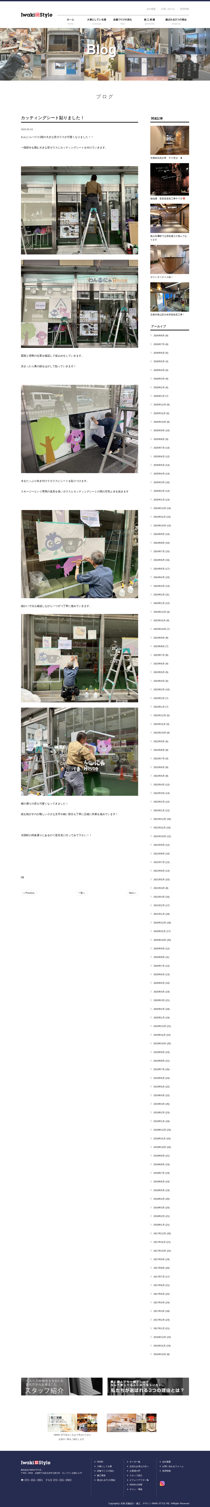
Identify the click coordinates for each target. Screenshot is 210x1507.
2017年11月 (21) (162, 1242)
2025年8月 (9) (161, 439)
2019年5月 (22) (162, 1086)
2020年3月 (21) (162, 1000)
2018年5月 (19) (162, 1190)
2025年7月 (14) (162, 447)
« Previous (28, 893)
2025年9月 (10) (162, 430)
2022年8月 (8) (161, 750)
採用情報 (184, 9)
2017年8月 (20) (162, 1268)
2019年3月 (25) (162, 1104)
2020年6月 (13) (162, 974)
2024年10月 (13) (162, 525)
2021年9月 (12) (162, 845)
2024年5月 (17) (162, 568)
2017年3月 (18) (162, 1311)
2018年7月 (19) (162, 1173)
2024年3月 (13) (162, 586)
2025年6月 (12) (162, 456)
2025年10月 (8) (162, 422)
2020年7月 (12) (162, 966)
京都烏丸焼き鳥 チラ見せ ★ (166, 158)
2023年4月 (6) (161, 681)
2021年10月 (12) (162, 836)
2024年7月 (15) (162, 551)
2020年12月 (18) (162, 922)
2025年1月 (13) (162, 499)
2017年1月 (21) (162, 1328)
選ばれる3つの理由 (106, 1480)
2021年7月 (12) (162, 862)
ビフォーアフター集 (139, 1480)
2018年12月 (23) (162, 1129)
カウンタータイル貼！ (161, 277)
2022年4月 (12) (162, 784)
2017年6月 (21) (162, 1285)
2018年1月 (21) (162, 1224)
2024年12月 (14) (162, 508)
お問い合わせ (168, 9)
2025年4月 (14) (162, 473)
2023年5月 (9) (161, 672)
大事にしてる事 (104, 1466)
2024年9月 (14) (162, 534)
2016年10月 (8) (162, 1354)
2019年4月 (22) (162, 1095)
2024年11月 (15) (162, 516)
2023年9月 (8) (161, 637)
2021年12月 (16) (162, 819)
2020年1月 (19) (162, 1017)
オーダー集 (135, 1462)
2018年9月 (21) (162, 1155)
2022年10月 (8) (162, 732)
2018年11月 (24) (162, 1138)
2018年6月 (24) (162, 1181)
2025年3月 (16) (162, 482)
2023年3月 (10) (162, 689)
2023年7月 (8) (161, 655)
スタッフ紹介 (136, 1475)
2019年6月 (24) (162, 1078)
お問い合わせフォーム (173, 1466)
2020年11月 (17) (162, 931)
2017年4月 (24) (162, 1302)
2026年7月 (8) (161, 344)
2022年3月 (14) (162, 793)
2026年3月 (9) (161, 378)
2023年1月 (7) (161, 706)
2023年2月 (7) (161, 698)
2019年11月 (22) (162, 1035)
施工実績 (101, 1475)
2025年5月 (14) (162, 465)
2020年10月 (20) (162, 940)
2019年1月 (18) (162, 1121)
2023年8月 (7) (161, 646)
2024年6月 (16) (162, 560)
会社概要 (151, 9)
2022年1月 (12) (162, 810)
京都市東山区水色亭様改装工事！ (167, 314)
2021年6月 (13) (162, 870)
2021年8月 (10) (162, 853)
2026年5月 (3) (161, 361)
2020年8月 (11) (161, 957)
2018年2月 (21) (162, 1216)
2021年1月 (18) (162, 914)
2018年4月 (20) (162, 1199)
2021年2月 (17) (162, 905)
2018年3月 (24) (162, 1207)
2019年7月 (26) (162, 1069)
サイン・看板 (136, 1489)
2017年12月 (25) (162, 1233)
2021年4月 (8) (161, 888)
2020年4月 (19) (162, 991)
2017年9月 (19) (162, 1259)
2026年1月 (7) (161, 396)
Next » (132, 893)
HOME (100, 1462)
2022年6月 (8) (161, 767)
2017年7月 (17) (162, 1276)
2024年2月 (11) (161, 594)
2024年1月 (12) (162, 603)
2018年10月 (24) (162, 1147)
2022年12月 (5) (162, 715)
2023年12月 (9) (162, 612)
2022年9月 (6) (161, 741)
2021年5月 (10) (162, 879)
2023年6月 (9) (161, 663)
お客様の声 (135, 1471)
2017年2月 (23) (162, 1319)
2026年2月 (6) (161, 387)
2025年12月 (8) (162, 404)
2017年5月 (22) (162, 1294)
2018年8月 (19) (162, 1164)
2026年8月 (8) (161, 335)
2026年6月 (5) (161, 352)
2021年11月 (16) (162, 827)
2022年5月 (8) (161, 776)
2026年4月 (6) (161, 370)
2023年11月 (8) (161, 620)
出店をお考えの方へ (139, 1466)
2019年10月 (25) (162, 1043)
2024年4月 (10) (162, 577)
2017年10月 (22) (162, 1250)
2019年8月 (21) (162, 1060)
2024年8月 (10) (162, 542)
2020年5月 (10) (162, 983)
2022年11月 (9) (161, 724)
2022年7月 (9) (161, 758)
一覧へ (81, 893)
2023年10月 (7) (162, 629)
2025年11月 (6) (161, 413)
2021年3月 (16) (162, 896)
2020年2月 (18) (162, 1009)
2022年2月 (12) (162, 801)
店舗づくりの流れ (105, 1471)
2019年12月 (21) (162, 1026)
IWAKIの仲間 (136, 1484)
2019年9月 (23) (162, 1052)
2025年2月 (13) (162, 491)
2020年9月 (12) (162, 948)
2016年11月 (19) (162, 1345)
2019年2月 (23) (162, 1112)
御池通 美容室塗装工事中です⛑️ (167, 198)
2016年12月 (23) (162, 1337)
